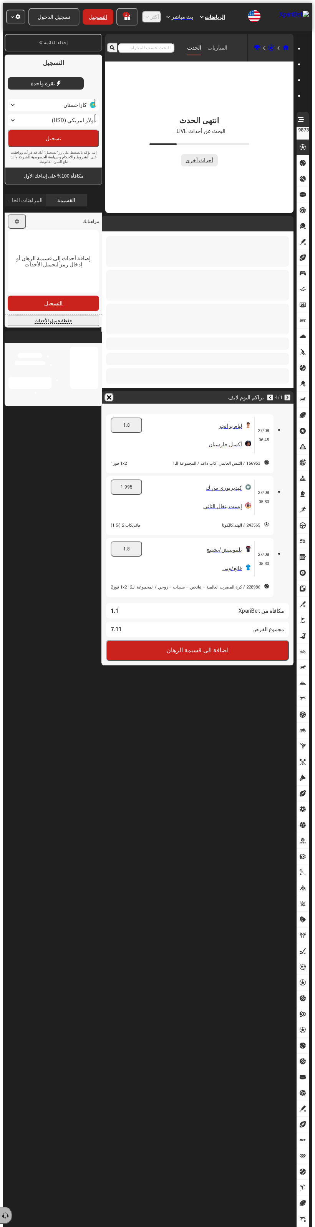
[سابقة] (287, 222)
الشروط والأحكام (76, 173)
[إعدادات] (17, 238)
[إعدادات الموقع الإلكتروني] (15, 17)
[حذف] (109, 222)
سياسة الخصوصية (44, 173)
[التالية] (267, 222)
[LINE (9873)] (285, 47)
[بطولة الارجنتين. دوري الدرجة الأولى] (257, 47)
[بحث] (112, 48)
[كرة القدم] (271, 47)
